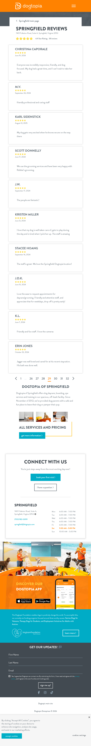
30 (55, 378)
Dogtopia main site (45, 703)
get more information (31, 435)
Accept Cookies (12, 736)
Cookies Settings (79, 735)
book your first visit (45, 477)
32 (67, 378)
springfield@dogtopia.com (24, 524)
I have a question (44, 487)
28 (43, 378)
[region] (45, 730)
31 (61, 378)
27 (37, 378)
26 (31, 378)
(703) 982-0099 (20, 519)
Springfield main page (28, 21)
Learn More (70, 633)
